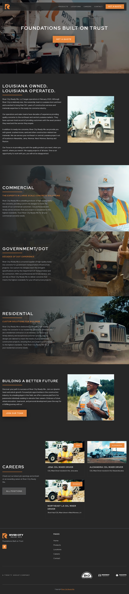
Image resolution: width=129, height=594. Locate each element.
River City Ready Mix (67, 589)
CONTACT (98, 6)
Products (57, 545)
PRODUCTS (63, 6)
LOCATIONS (76, 6)
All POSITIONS (14, 491)
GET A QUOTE (115, 6)
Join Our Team (14, 413)
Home (55, 540)
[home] (7, 6)
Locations (57, 549)
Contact (56, 558)
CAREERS (87, 6)
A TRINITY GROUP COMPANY (16, 575)
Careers (56, 554)
